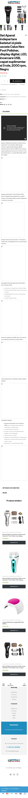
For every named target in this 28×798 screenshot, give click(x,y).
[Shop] (3, 684)
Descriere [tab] (6, 111)
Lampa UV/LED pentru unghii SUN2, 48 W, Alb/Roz (13, 623)
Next (27, 26)
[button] (24, 9)
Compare (22, 84)
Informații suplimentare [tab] (11, 488)
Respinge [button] (4, 790)
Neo (26, 35)
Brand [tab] (5, 493)
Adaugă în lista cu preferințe (9, 84)
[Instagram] (14, 774)
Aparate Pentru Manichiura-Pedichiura (16, 96)
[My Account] (10, 684)
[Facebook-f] (17, 774)
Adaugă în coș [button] (14, 542)
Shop (3, 685)
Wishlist (24, 685)
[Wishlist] (24, 684)
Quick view (11, 545)
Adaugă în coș (18, 81)
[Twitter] (10, 774)
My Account (10, 685)
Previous (27, 29)
